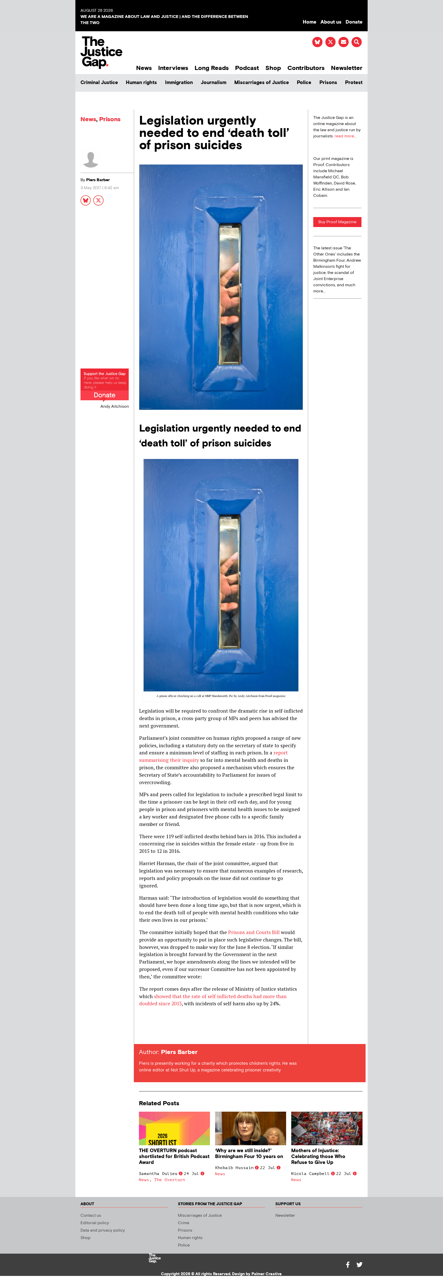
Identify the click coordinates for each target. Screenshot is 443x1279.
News (144, 68)
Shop (273, 68)
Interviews (173, 68)
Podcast (247, 68)
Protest (354, 82)
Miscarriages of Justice (261, 82)
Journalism (213, 82)
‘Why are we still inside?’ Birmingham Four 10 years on (249, 1154)
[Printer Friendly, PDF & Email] (143, 1034)
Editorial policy (94, 1223)
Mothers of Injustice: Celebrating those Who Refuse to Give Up (318, 1157)
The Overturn (169, 1180)
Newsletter (347, 68)
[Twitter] (359, 1265)
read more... (345, 136)
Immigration (179, 82)
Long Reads (212, 68)
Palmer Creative (266, 1274)
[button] (357, 42)
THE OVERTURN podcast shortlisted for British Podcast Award (174, 1157)
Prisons (328, 82)
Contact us (90, 1215)
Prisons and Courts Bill (254, 932)
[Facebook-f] (348, 1265)
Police (304, 82)
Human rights (141, 82)
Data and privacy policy (102, 1230)
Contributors (306, 68)
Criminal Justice (99, 82)
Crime (183, 1223)
